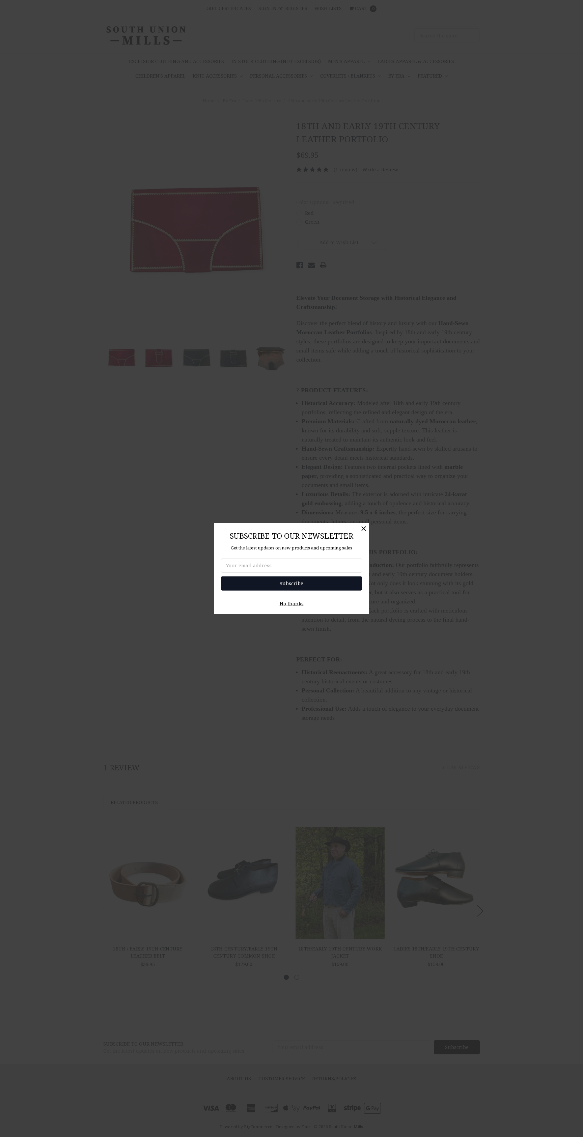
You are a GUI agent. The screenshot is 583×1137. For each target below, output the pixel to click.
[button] (363, 528)
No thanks (292, 603)
